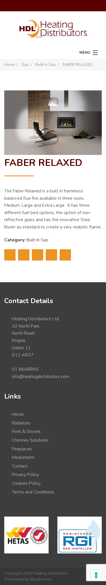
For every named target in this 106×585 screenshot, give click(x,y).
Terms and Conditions (33, 492)
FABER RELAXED (77, 64)
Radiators (21, 423)
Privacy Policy (25, 474)
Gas (25, 64)
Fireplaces (22, 449)
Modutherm (23, 457)
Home (9, 64)
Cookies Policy (26, 483)
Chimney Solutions (30, 440)
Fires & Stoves (26, 431)
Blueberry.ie (40, 579)
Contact (19, 466)
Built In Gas (45, 64)
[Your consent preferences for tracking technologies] (96, 575)
